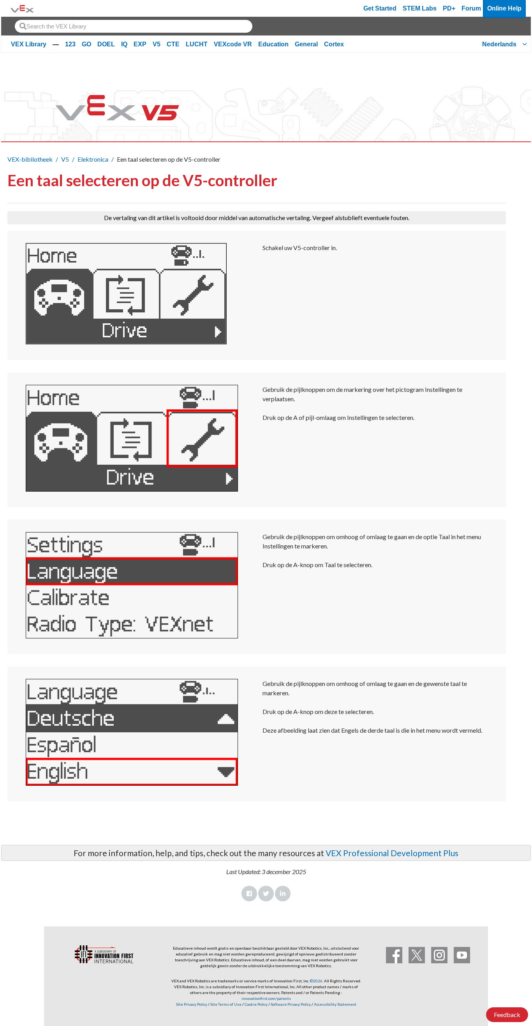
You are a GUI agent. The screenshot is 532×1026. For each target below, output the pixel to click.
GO (86, 44)
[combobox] (133, 26)
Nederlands (499, 44)
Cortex (334, 44)
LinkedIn (283, 893)
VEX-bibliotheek (30, 159)
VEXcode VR (233, 44)
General (306, 44)
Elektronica (93, 159)
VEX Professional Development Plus (392, 853)
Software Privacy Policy (291, 1004)
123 (70, 44)
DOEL (106, 44)
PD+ (449, 8)
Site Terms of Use (225, 1004)
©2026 (316, 980)
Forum (471, 8)
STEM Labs (420, 8)
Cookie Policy (256, 1004)
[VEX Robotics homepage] (22, 8)
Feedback (507, 1014)
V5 (156, 44)
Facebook (249, 893)
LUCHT (197, 44)
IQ (124, 44)
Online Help (504, 8)
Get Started (379, 8)
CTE (173, 44)
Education (273, 44)
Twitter (266, 893)
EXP (140, 44)
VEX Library (28, 44)
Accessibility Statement (335, 1004)
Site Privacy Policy (191, 1004)
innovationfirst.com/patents (266, 998)
